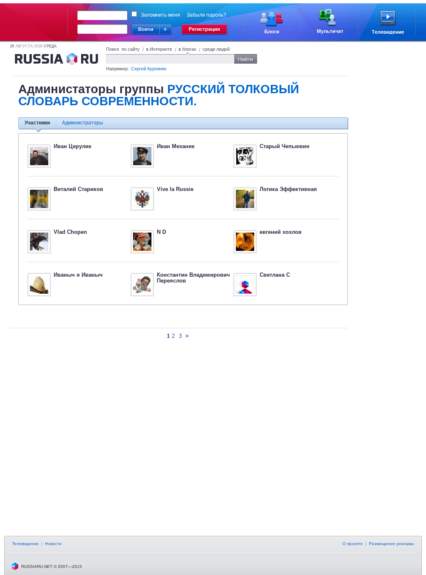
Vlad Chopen (70, 232)
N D (161, 232)
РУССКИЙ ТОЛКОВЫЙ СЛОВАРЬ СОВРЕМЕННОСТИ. (158, 95)
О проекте (352, 543)
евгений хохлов (281, 232)
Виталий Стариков (78, 189)
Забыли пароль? (206, 15)
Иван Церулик (73, 146)
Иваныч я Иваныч (78, 275)
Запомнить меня (160, 15)
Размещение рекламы (391, 543)
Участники (37, 123)
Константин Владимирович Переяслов (193, 278)
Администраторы (82, 123)
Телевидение (25, 543)
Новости (53, 543)
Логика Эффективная (288, 189)
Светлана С (275, 275)
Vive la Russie (175, 189)
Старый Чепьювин (285, 146)
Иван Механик (176, 146)
